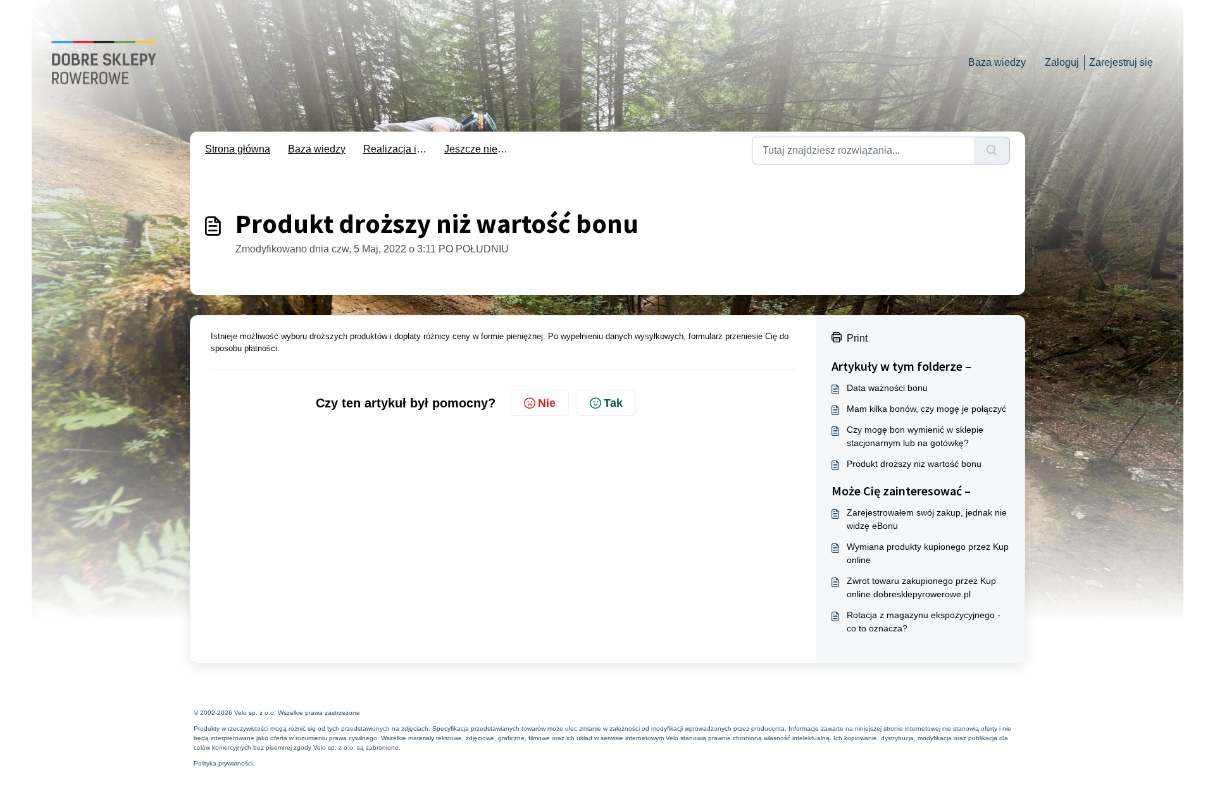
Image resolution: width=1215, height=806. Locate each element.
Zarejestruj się (1121, 62)
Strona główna (237, 149)
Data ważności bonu (887, 388)
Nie (547, 403)
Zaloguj (1062, 62)
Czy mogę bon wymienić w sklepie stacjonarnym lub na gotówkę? (915, 436)
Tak (613, 403)
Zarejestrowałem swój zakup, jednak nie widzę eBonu (927, 519)
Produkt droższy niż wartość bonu (914, 464)
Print (857, 338)
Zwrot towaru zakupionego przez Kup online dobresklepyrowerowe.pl (921, 587)
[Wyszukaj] (992, 150)
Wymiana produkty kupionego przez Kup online (928, 553)
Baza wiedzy (997, 62)
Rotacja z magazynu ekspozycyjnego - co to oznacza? (923, 621)
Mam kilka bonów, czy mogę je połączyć (926, 409)
